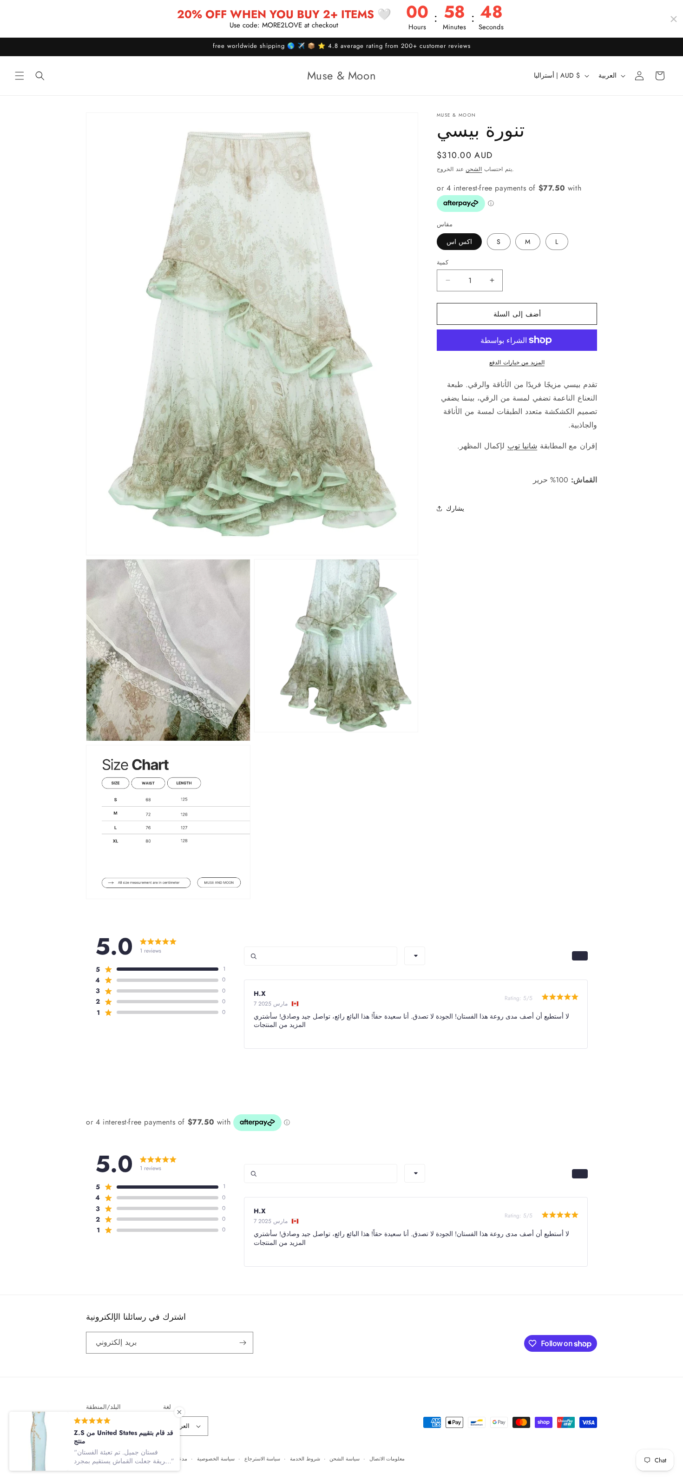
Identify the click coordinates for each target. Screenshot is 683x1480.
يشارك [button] (455, 508)
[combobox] (414, 956)
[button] (19, 76)
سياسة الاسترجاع (262, 1458)
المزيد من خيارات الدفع (517, 362)
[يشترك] (242, 1343)
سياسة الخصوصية (216, 1458)
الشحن (474, 169)
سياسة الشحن (344, 1458)
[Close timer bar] (673, 19)
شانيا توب (522, 445)
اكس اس (459, 241)
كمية (442, 261)
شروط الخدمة (305, 1458)
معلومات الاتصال (387, 1458)
